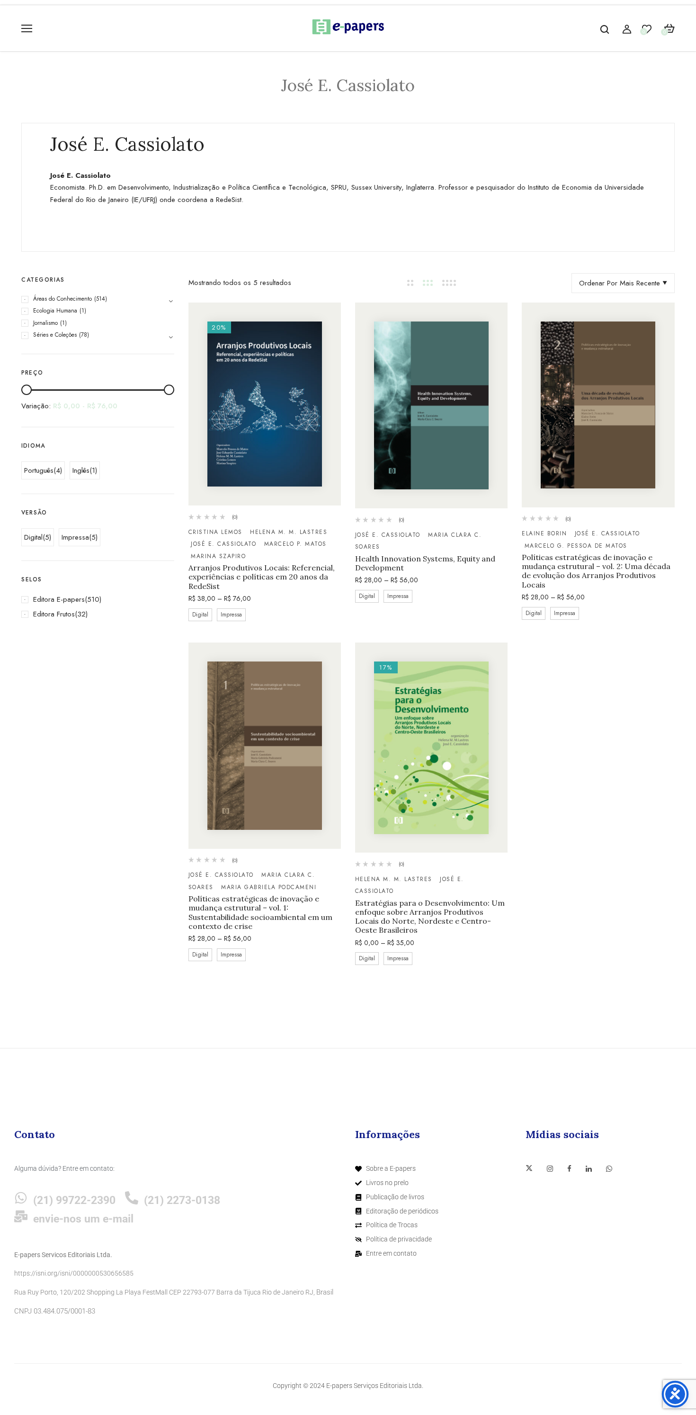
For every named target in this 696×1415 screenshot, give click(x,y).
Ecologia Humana (55, 310)
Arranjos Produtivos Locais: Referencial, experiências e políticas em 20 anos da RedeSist (261, 576)
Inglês (80, 470)
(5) (47, 537)
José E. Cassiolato (223, 544)
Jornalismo (45, 323)
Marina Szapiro (218, 556)
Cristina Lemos (215, 532)
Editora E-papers (59, 599)
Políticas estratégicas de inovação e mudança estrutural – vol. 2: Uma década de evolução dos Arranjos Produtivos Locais (596, 571)
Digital (33, 537)
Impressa (75, 537)
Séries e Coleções (55, 335)
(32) (81, 614)
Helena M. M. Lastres (393, 879)
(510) (93, 599)
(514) (100, 298)
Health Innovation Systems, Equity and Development (425, 563)
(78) (84, 335)
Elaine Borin (544, 533)
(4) (58, 470)
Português (39, 470)
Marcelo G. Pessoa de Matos (576, 546)
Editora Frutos (54, 614)
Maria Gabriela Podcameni (268, 887)
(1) (83, 310)
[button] (669, 29)
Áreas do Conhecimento (62, 298)
